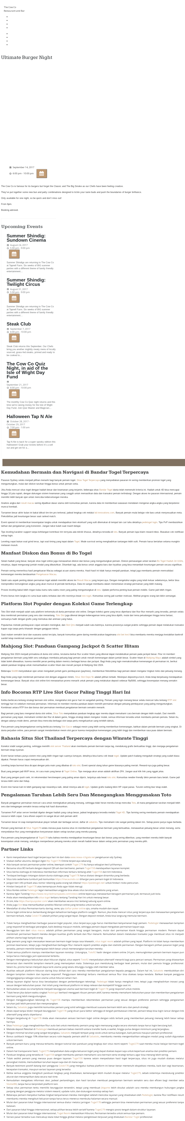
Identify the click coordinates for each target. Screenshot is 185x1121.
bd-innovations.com (104, 512)
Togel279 (134, 1043)
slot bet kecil (123, 634)
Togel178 (43, 837)
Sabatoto (158, 970)
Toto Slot (60, 615)
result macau (27, 503)
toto (115, 532)
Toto (134, 803)
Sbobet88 (12, 1084)
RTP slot (172, 700)
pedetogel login (149, 522)
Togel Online (70, 771)
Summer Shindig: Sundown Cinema (26, 238)
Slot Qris (70, 625)
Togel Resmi (63, 1113)
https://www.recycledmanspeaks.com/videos (54, 893)
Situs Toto (58, 713)
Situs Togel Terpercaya (88, 480)
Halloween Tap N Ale (29, 416)
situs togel (44, 897)
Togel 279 (77, 864)
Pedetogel (32, 890)
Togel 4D (120, 812)
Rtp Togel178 (53, 860)
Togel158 (90, 868)
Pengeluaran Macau (46, 574)
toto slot (76, 765)
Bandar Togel (105, 489)
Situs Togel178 (33, 828)
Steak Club (19, 323)
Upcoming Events (22, 226)
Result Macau (84, 580)
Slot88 (14, 671)
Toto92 (92, 952)
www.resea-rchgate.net (82, 857)
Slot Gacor (66, 726)
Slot (20, 904)
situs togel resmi (104, 941)
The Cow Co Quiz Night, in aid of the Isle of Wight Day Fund (27, 370)
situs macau (38, 930)
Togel (76, 541)
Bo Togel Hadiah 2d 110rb (170, 561)
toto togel (86, 596)
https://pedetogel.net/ (93, 882)
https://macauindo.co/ (67, 879)
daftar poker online (75, 908)
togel (116, 756)
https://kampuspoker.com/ (33, 901)
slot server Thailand (60, 746)
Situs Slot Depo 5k (84, 677)
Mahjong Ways (153, 657)
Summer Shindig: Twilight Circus (26, 282)
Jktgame (105, 1087)
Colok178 (37, 915)
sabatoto (93, 822)
